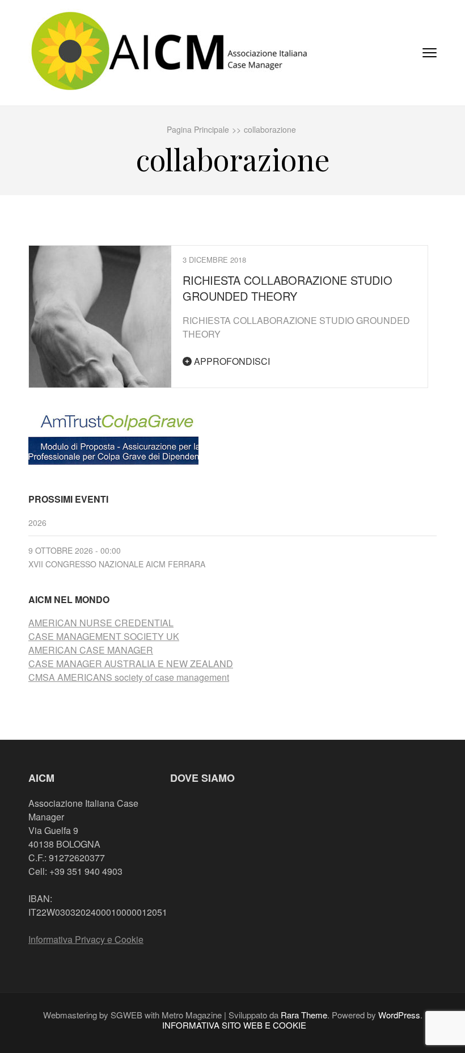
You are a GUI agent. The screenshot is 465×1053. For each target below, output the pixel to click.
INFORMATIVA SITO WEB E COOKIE (234, 1025)
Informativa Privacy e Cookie (85, 939)
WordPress (399, 1015)
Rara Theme (304, 1015)
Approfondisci (231, 361)
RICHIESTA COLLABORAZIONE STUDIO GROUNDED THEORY (287, 288)
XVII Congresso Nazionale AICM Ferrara (116, 564)
